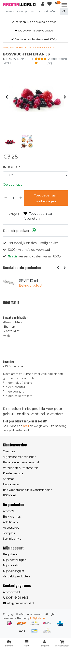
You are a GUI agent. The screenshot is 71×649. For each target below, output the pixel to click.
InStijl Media (37, 618)
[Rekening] (42, 4)
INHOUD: (11, 167)
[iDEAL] (10, 625)
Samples (9, 533)
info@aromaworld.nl (20, 603)
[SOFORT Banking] (23, 625)
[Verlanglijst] (49, 4)
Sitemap (9, 479)
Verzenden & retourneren (20, 468)
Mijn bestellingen (14, 560)
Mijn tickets (11, 565)
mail (26, 426)
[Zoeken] (64, 11)
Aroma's (8, 511)
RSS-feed (9, 495)
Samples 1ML (12, 538)
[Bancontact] (36, 632)
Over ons (9, 451)
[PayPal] (48, 632)
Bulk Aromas (12, 516)
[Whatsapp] (34, 231)
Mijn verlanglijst (13, 571)
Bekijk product (31, 285)
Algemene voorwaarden (19, 457)
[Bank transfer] (23, 632)
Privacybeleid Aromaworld (21, 462)
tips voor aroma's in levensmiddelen (27, 490)
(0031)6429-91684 (17, 597)
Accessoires (11, 527)
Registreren (11, 554)
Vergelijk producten (16, 576)
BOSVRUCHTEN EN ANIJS (40, 47)
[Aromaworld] (19, 4)
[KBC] (61, 625)
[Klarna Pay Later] (36, 625)
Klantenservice (13, 473)
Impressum (11, 484)
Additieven (10, 522)
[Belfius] (48, 625)
